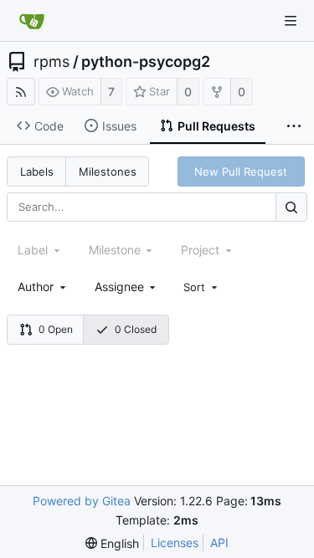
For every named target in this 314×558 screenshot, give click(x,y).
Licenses (174, 542)
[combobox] (43, 286)
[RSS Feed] (21, 91)
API (219, 542)
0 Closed (136, 329)
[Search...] (291, 207)
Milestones (107, 171)
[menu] (201, 287)
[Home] (31, 21)
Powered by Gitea (82, 501)
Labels (37, 171)
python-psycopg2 (145, 62)
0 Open (56, 329)
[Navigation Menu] (290, 21)
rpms (51, 62)
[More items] (294, 126)
